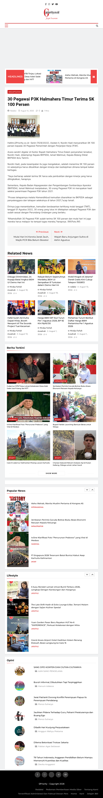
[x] (51, 775)
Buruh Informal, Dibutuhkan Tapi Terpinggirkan (58, 682)
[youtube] (57, 4)
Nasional (13, 419)
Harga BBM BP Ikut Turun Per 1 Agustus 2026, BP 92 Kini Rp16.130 (51, 321)
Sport (33, 562)
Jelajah (58, 419)
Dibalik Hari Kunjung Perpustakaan (51, 727)
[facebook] (45, 4)
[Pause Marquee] (94, 76)
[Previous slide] (87, 490)
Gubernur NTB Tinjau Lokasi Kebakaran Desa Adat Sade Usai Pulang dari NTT (27, 387)
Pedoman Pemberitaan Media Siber (64, 789)
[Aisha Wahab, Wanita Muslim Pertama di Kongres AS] (46, 77)
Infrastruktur (60, 381)
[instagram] (49, 4)
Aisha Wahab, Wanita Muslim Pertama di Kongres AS (57, 503)
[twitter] (53, 4)
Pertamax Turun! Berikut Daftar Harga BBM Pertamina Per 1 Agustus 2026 (80, 322)
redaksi (13, 110)
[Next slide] (92, 490)
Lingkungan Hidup (16, 381)
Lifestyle (35, 593)
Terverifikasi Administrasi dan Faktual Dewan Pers (43, 793)
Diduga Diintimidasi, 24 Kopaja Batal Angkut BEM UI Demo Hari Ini (21, 279)
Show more (51, 473)
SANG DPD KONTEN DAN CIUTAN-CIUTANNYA (57, 667)
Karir (82, 793)
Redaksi (39, 789)
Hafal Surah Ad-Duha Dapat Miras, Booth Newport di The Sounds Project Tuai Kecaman (19, 322)
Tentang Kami (91, 789)
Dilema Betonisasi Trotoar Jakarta (51, 742)
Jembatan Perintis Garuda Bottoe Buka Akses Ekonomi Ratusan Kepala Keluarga (72, 387)
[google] (58, 775)
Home (74, 793)
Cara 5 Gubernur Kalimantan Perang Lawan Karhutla (28, 463)
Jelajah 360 (92, 793)
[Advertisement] (51, 48)
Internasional (37, 507)
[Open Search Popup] (97, 26)
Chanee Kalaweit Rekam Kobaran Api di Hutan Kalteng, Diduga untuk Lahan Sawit (72, 464)
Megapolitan (14, 92)
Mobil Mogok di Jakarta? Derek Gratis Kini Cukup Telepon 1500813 (80, 279)
